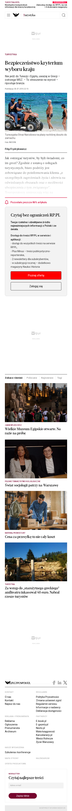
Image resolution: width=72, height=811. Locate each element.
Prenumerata (12, 728)
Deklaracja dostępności (48, 710)
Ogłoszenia (11, 724)
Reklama (10, 721)
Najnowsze (47, 377)
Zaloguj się (36, 286)
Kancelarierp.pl (44, 735)
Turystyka (11, 54)
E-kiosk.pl (41, 721)
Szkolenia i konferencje (18, 752)
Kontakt (9, 700)
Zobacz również (14, 377)
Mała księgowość (45, 731)
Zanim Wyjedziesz (13, 425)
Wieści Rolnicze (44, 738)
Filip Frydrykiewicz (16, 149)
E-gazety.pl (42, 724)
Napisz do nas (12, 704)
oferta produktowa (15, 764)
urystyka (29, 15)
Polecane (32, 377)
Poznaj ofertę (36, 275)
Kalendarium (42, 758)
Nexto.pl (40, 728)
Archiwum (10, 731)
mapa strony (12, 758)
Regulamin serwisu (46, 704)
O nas (8, 697)
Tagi (59, 377)
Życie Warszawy (45, 742)
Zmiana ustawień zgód (48, 700)
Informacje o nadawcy (48, 707)
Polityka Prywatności (47, 697)
